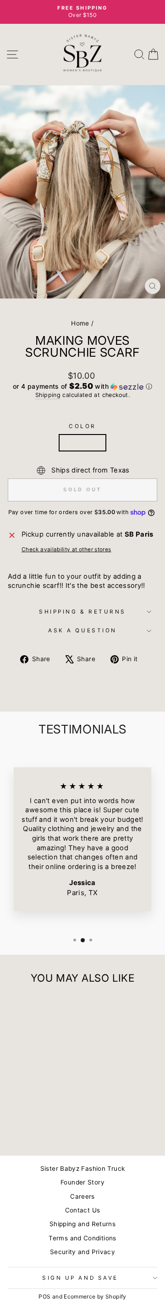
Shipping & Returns (82, 612)
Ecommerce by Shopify (95, 1296)
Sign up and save (80, 1278)
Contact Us (82, 1210)
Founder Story (82, 1182)
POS (44, 1296)
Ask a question (82, 630)
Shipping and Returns (83, 1224)
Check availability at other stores (66, 549)
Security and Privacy (82, 1251)
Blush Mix (82, 443)
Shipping (47, 394)
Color (82, 426)
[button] (82, 386)
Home (80, 323)
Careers (82, 1196)
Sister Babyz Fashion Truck (82, 1168)
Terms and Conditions (82, 1238)
